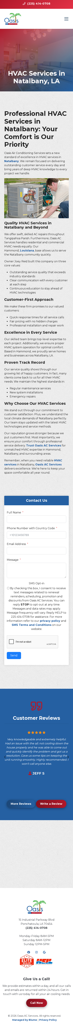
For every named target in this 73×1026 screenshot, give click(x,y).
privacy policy (50, 620)
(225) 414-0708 (36, 928)
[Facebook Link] (28, 952)
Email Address (16, 544)
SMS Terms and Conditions (31, 625)
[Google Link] (44, 952)
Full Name (14, 512)
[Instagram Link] (36, 952)
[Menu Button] (66, 18)
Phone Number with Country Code (31, 528)
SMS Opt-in (36, 583)
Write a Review (51, 803)
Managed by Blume (24, 1019)
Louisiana (27, 250)
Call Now (36, 1002)
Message (13, 559)
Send (13, 655)
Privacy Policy (48, 1019)
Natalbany (11, 161)
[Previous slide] (5, 757)
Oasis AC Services (48, 464)
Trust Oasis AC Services (43, 445)
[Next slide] (68, 757)
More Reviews (21, 803)
